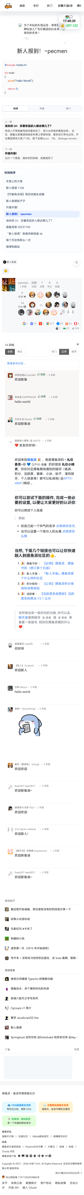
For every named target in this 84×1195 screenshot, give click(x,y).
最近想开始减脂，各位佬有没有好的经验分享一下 (41, 909)
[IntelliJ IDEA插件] (27, 1156)
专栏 (36, 5)
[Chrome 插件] (30, 1156)
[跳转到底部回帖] (77, 345)
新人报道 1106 (15, 188)
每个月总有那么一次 (18, 240)
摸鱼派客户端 (9, 1156)
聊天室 (65, 5)
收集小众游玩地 (20, 919)
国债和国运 (13, 246)
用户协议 (45, 1183)
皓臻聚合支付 (60, 1136)
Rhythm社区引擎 (34, 1146)
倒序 (74, 351)
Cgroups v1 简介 (21, 1008)
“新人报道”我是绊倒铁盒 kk (24, 233)
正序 (64, 351)
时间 (15, 108)
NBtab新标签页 (40, 1136)
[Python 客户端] (42, 1156)
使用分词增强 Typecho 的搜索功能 (32, 979)
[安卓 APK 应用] (34, 1156)
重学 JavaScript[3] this (24, 1017)
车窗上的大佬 (14, 181)
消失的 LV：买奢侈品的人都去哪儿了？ (30, 220)
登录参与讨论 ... (16, 363)
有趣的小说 (17, 938)
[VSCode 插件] (38, 1156)
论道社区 (23, 1136)
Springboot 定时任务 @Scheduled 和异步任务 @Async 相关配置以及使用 (45, 1037)
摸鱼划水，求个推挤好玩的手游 (30, 988)
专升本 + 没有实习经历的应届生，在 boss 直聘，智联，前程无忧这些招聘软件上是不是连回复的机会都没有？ (45, 958)
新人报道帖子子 (15, 201)
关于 (4, 1183)
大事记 (51, 1146)
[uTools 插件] (49, 1156)
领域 (61, 1146)
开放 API (13, 1187)
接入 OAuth (29, 1187)
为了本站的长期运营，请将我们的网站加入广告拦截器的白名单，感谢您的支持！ (44, 29)
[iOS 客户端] (19, 1156)
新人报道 (11, 262)
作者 (42, 108)
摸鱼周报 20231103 (18, 227)
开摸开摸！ (13, 207)
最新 (22, 5)
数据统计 (31, 1183)
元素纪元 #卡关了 (21, 928)
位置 (34, 284)
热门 (49, 5)
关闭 (76, 1049)
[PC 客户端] (23, 1156)
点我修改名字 (65, 526)
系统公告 (16, 1183)
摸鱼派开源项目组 (11, 1146)
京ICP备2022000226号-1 (68, 1173)
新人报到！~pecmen (18, 214)
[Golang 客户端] (46, 1156)
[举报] (76, 262)
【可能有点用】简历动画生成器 (25, 194)
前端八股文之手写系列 (24, 998)
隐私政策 (60, 1183)
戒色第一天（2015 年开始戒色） (31, 948)
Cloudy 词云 (8, 1151)
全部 (10, 351)
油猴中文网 (8, 1136)
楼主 (19, 351)
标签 (71, 1146)
